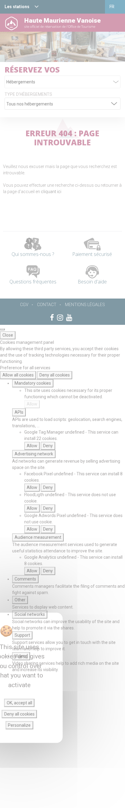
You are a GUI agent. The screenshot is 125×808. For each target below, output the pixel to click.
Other (20, 599)
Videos (21, 656)
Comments (25, 579)
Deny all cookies (54, 375)
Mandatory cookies (33, 383)
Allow (32, 404)
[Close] (2, 329)
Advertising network (34, 453)
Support (22, 635)
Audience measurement (38, 537)
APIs (19, 412)
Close (7, 335)
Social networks (30, 614)
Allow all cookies (18, 375)
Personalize (19, 725)
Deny (48, 445)
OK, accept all (19, 702)
